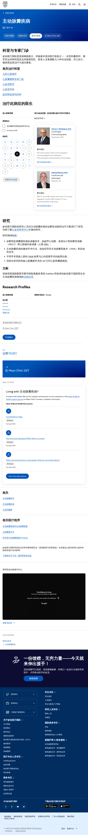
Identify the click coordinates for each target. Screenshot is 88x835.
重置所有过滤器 (11, 180)
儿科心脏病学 (10, 74)
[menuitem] (9, 35)
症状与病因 (9, 36)
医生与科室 (36, 36)
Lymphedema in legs (14, 417)
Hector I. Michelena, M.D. (61, 129)
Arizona (5, 303)
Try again (44, 603)
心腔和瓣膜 (7, 510)
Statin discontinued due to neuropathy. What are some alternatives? (33, 460)
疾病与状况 (9, 13)
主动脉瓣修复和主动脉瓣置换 (15, 526)
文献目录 (28, 276)
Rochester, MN (12, 130)
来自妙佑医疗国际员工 (12, 322)
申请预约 (9, 337)
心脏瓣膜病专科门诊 (13, 79)
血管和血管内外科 (12, 94)
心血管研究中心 (20, 229)
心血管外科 (8, 89)
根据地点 (6, 121)
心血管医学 (8, 84)
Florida (5, 306)
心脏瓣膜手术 (8, 532)
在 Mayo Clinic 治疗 (52, 36)
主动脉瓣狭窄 (8, 498)
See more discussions (17, 476)
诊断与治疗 (22, 36)
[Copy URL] (58, 598)
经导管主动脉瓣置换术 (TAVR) (15, 538)
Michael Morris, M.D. (60, 172)
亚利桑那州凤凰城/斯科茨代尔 (18, 126)
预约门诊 (9, 28)
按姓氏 (5, 136)
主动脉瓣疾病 (16, 21)
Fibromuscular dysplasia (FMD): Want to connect (25, 438)
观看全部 (6, 313)
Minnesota (6, 310)
